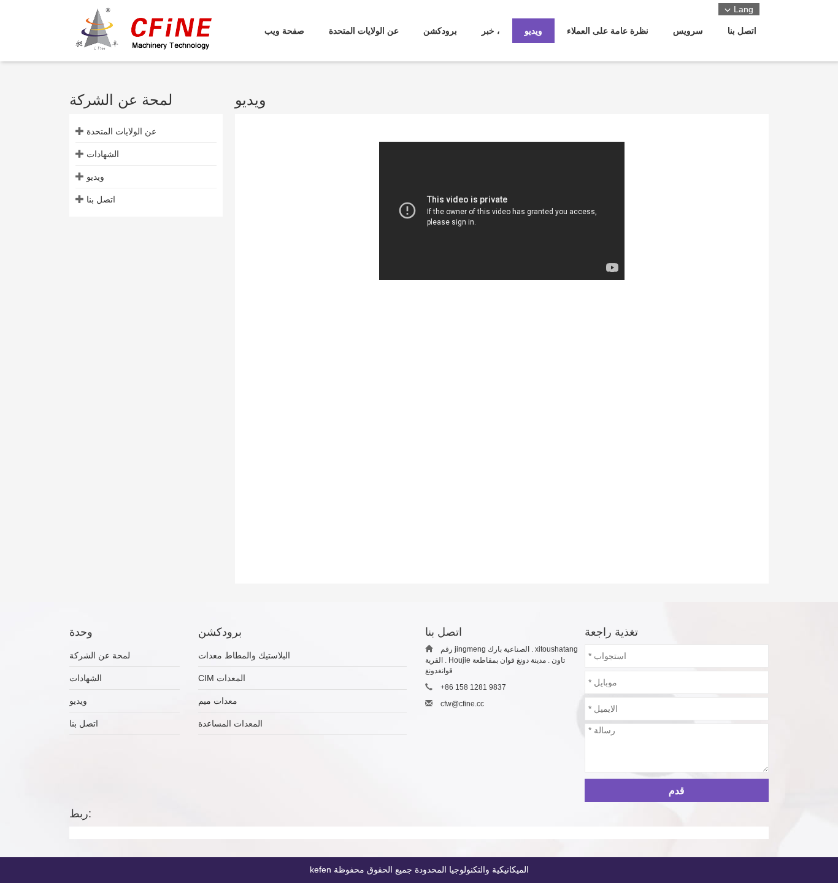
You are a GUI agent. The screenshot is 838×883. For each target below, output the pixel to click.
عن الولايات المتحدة (121, 131)
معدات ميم (217, 701)
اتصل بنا (100, 199)
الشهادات (102, 154)
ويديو (95, 177)
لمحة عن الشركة (99, 655)
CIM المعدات (221, 678)
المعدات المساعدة (230, 723)
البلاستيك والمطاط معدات (244, 655)
